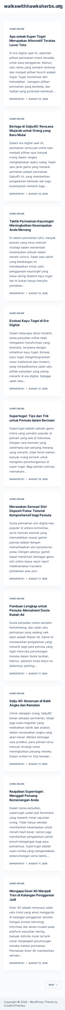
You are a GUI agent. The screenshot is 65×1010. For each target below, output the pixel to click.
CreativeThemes (14, 1005)
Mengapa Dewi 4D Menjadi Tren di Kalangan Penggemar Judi (31, 895)
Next (52, 984)
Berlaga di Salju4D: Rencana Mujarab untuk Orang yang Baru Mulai (31, 131)
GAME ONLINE (16, 29)
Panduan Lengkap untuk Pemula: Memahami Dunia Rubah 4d (29, 610)
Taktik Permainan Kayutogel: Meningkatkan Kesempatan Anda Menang (31, 225)
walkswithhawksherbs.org (33, 6)
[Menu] (59, 6)
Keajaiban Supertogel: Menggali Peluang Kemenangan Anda (26, 796)
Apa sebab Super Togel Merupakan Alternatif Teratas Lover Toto (32, 41)
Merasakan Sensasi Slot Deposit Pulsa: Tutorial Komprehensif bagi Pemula (30, 511)
